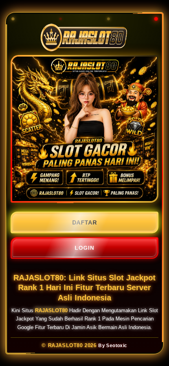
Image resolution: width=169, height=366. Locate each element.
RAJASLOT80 (51, 310)
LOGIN (84, 248)
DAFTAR (84, 222)
